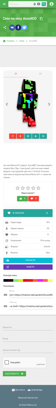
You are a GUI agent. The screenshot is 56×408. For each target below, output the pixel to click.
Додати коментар (11, 350)
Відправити (14, 373)
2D (40, 74)
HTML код (13, 302)
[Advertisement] (28, 56)
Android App (34, 390)
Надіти (20, 267)
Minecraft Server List (28, 398)
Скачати (20, 260)
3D (16, 74)
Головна (8, 41)
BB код (12, 291)
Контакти (18, 390)
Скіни (21, 41)
